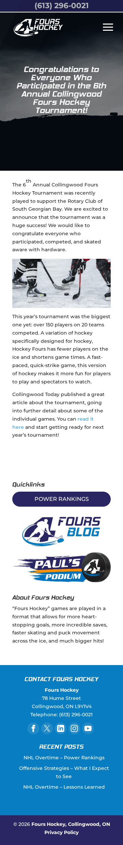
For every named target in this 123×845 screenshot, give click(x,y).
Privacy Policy (61, 832)
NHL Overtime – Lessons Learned (64, 787)
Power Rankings (62, 499)
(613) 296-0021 (62, 5)
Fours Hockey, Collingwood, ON (70, 824)
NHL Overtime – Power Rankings (64, 758)
